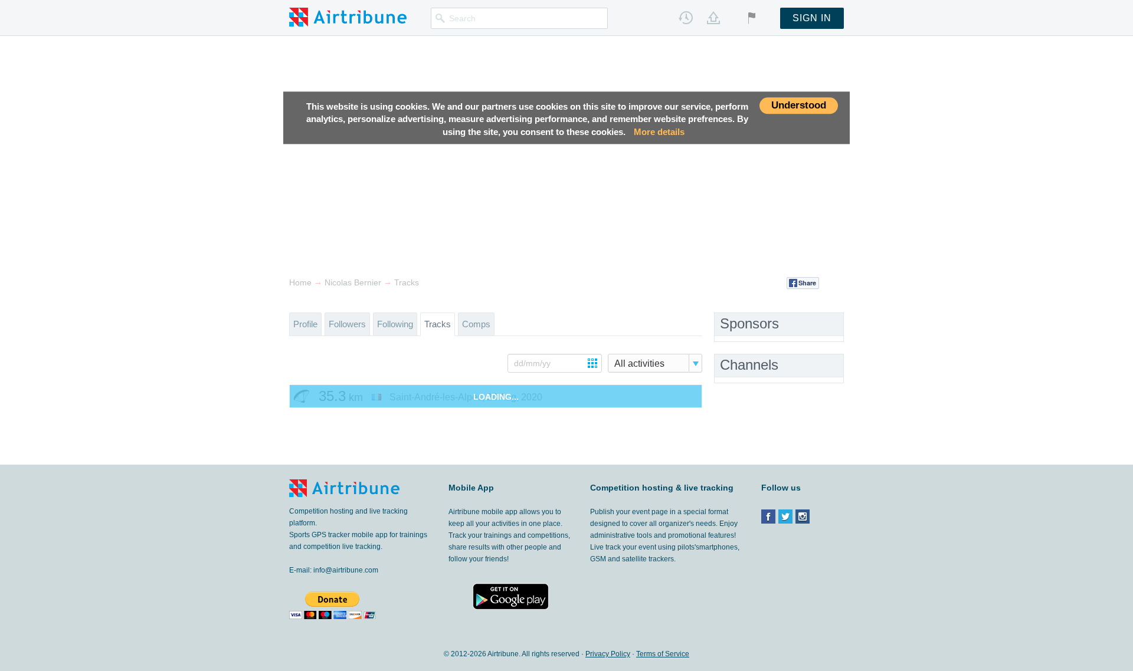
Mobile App (471, 487)
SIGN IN (812, 18)
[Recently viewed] (686, 17)
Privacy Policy (607, 654)
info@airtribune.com (345, 570)
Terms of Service (662, 654)
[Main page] (348, 16)
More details (659, 132)
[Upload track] (713, 18)
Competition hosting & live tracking (661, 487)
